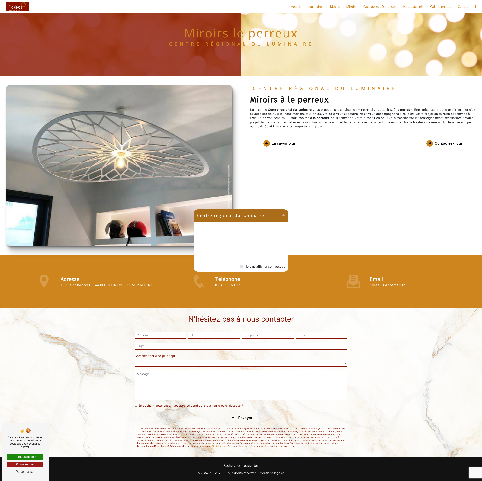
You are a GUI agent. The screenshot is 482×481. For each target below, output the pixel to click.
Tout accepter (26, 456)
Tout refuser (26, 464)
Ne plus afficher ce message (265, 266)
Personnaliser (25, 471)
